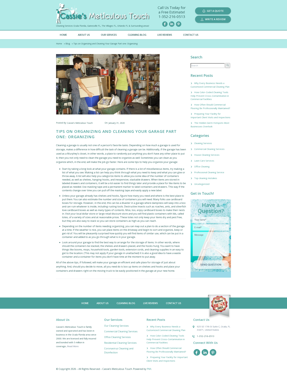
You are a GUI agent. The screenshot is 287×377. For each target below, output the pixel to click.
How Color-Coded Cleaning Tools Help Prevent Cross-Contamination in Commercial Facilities (210, 96)
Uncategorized (201, 183)
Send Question (210, 264)
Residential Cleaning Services (120, 342)
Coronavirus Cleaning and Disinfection (118, 350)
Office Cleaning (202, 166)
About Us (84, 34)
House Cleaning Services (206, 154)
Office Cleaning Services (117, 337)
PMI (149, 369)
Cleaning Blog (137, 34)
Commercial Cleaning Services (209, 148)
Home (63, 34)
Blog (67, 43)
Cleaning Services (203, 143)
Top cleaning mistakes (205, 178)
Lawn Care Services (204, 160)
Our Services (109, 34)
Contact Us (190, 34)
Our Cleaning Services (116, 325)
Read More (73, 346)
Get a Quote (215, 11)
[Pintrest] (178, 23)
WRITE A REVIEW (215, 19)
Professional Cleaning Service (209, 172)
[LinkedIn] (171, 23)
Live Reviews (164, 34)
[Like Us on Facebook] (165, 23)
